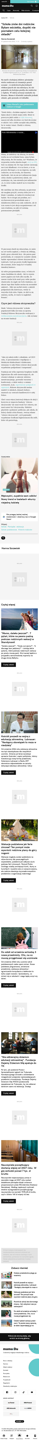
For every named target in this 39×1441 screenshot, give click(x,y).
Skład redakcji (7, 1367)
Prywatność (6, 1380)
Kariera (5, 1364)
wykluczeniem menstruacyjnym (13, 315)
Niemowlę (16, 10)
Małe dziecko (26, 10)
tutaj (10, 1261)
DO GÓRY (19, 1421)
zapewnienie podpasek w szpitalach (18, 386)
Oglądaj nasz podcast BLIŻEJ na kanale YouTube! (19, 152)
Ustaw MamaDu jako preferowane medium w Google (20, 105)
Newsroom (6, 1376)
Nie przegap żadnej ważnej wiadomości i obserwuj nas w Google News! (21, 516)
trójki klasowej (26, 117)
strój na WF (32, 162)
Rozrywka (6, 1373)
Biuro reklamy (7, 1360)
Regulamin (6, 1383)
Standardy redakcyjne (10, 1386)
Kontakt (5, 1370)
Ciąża (8, 10)
